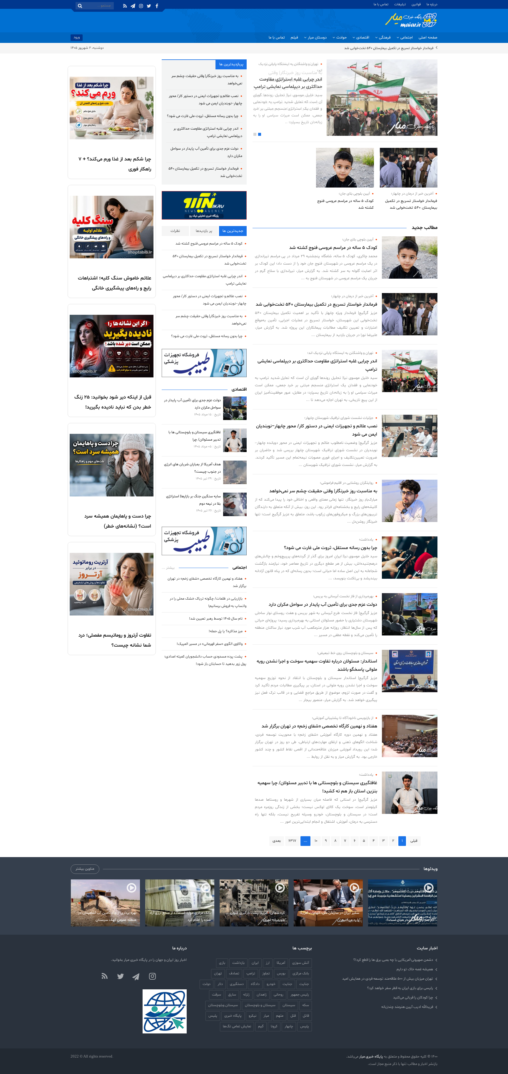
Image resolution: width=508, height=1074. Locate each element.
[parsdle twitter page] (120, 976)
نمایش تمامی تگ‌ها (237, 1026)
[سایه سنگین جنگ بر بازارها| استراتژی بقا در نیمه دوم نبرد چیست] (235, 504)
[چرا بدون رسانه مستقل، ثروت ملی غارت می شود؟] (409, 557)
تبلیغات (400, 4)
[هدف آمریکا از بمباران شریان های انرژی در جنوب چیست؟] (235, 472)
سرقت (216, 994)
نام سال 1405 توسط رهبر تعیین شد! (216, 618)
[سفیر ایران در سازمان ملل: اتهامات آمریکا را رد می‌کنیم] (328, 902)
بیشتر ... (168, 568)
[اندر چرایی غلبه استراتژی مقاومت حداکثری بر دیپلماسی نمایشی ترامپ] (409, 371)
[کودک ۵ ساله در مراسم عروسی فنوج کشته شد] (345, 168)
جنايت (304, 983)
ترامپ (250, 973)
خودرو (271, 983)
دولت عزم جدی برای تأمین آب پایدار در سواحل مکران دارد (323, 604)
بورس (281, 973)
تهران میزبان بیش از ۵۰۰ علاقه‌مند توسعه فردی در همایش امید (387, 978)
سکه (305, 1005)
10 (316, 841)
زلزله (246, 994)
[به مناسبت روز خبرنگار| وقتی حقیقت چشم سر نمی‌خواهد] (409, 501)
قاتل (306, 1015)
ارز (268, 962)
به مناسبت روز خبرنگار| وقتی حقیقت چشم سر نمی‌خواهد (323, 491)
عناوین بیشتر (85, 868)
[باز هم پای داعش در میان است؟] (402, 902)
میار (266, 1015)
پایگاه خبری (233, 1015)
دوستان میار (317, 37)
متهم (279, 1015)
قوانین (416, 4)
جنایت (287, 983)
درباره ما (432, 4)
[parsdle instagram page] (152, 976)
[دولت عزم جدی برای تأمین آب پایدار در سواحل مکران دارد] (409, 614)
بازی (222, 962)
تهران (218, 973)
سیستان (289, 1005)
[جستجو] (80, 5)
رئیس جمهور (299, 994)
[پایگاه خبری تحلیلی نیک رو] (204, 205)
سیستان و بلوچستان (260, 1005)
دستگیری (237, 983)
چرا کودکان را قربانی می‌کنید (413, 997)
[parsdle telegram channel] (136, 976)
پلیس (304, 1026)
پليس (212, 1015)
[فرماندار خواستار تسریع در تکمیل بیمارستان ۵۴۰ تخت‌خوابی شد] (408, 168)
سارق (232, 994)
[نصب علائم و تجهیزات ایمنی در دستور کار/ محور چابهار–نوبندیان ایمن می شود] (409, 436)
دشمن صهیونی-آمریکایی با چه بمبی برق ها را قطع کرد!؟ (393, 959)
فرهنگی (385, 37)
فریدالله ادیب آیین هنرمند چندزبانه (407, 1006)
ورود (76, 37)
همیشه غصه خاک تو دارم (415, 969)
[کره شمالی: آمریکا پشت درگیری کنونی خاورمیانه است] (254, 902)
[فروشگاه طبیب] (204, 541)
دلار (220, 983)
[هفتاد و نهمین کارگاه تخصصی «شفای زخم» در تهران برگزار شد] (409, 736)
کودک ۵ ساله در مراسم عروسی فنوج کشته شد (345, 204)
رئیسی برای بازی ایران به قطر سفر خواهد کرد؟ (400, 988)
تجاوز (266, 973)
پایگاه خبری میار (370, 1056)
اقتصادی (362, 37)
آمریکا (281, 962)
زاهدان (262, 994)
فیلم (294, 37)
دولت (206, 983)
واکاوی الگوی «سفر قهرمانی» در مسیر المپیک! (210, 643)
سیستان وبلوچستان (223, 1005)
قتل (293, 1015)
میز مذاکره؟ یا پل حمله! (226, 631)
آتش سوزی (300, 962)
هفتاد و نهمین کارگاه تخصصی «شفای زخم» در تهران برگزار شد (319, 726)
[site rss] (104, 976)
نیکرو (252, 1015)
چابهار (289, 1026)
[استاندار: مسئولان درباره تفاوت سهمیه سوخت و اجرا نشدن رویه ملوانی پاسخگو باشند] (409, 671)
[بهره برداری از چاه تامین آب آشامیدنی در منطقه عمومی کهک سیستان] (105, 902)
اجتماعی (406, 37)
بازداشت (238, 962)
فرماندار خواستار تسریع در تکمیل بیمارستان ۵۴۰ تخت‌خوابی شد (388, 48)
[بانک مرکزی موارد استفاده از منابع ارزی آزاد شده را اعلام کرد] (179, 902)
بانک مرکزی (301, 973)
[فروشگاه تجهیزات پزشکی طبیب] (204, 363)
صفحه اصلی (428, 37)
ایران (255, 962)
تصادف (234, 973)
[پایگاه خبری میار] (411, 20)
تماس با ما (381, 4)
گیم (261, 1026)
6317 (292, 841)
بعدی (277, 841)
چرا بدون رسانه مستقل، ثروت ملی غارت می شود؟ (330, 548)
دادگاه (255, 983)
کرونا (274, 1026)
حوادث (341, 37)
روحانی (278, 994)
